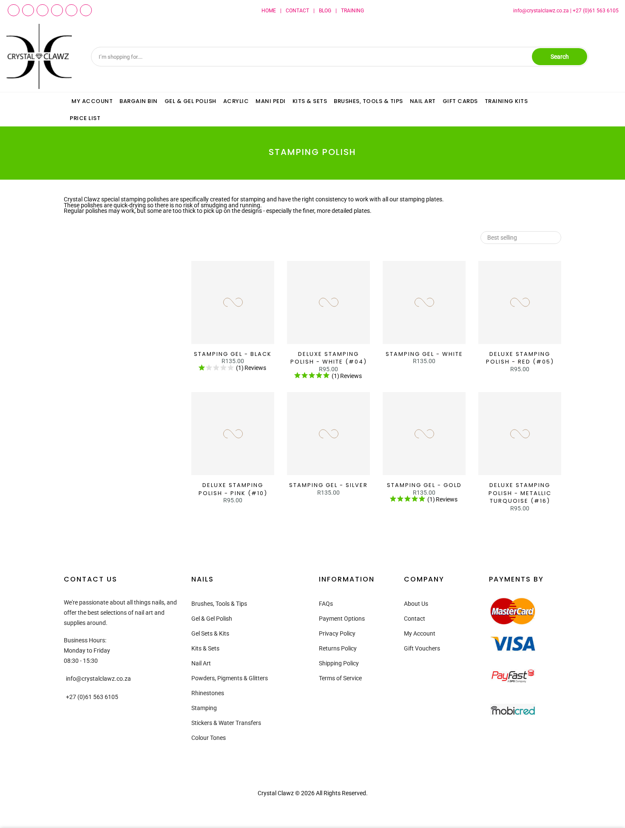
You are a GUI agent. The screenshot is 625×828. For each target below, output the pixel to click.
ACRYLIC (236, 101)
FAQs (326, 603)
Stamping (204, 708)
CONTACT (297, 10)
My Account (419, 633)
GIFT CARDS (460, 101)
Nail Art (201, 663)
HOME (268, 10)
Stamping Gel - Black (233, 354)
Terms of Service (340, 678)
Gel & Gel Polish (211, 618)
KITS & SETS (310, 101)
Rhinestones (207, 693)
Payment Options (342, 618)
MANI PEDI (271, 101)
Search (560, 56)
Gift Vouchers (422, 648)
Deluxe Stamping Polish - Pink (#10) (233, 489)
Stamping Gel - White (424, 354)
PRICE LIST (85, 118)
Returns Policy (338, 648)
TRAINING (352, 10)
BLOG (325, 10)
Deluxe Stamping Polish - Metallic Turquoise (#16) (520, 493)
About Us (416, 603)
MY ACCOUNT (92, 101)
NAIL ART (423, 101)
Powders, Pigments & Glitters (229, 678)
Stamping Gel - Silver (328, 485)
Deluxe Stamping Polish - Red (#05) (520, 358)
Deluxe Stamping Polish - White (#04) (328, 358)
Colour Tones (208, 737)
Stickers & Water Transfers (226, 722)
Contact (414, 618)
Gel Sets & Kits (210, 633)
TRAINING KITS (506, 101)
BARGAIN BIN (138, 101)
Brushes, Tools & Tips (219, 603)
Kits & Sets (205, 648)
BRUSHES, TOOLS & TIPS (368, 101)
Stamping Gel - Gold (424, 485)
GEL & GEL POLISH (190, 101)
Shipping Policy (339, 663)
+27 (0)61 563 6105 (596, 11)
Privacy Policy (337, 633)
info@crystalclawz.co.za (541, 11)
